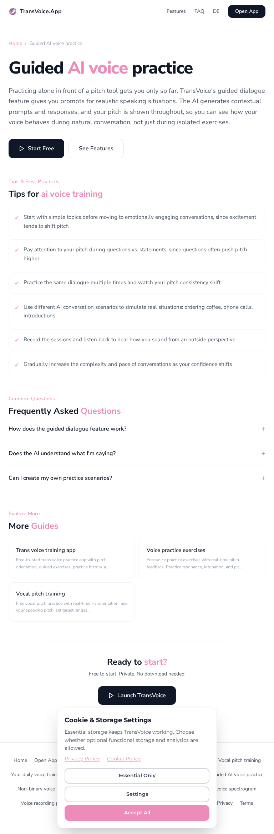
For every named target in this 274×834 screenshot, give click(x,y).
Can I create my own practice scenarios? (137, 478)
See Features (96, 148)
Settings (137, 794)
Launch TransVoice (141, 695)
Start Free (41, 148)
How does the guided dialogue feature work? (137, 428)
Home (15, 43)
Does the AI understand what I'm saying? (137, 453)
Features (176, 11)
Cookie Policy (124, 758)
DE (216, 11)
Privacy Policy (82, 758)
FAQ (199, 11)
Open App (246, 11)
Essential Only (137, 775)
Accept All (137, 812)
